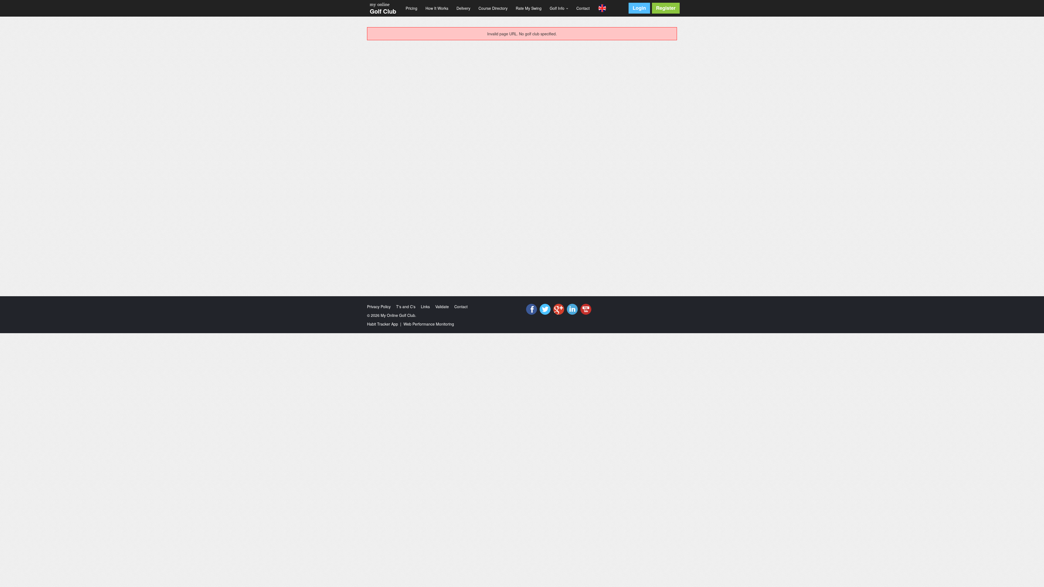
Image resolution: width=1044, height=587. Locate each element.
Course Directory (493, 8)
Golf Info (558, 8)
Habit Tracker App (382, 324)
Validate (442, 306)
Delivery (463, 8)
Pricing (411, 8)
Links (425, 306)
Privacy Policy (379, 306)
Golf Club (383, 11)
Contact (583, 8)
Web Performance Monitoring (428, 324)
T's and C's (405, 306)
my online (380, 4)
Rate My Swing (529, 8)
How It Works (436, 8)
